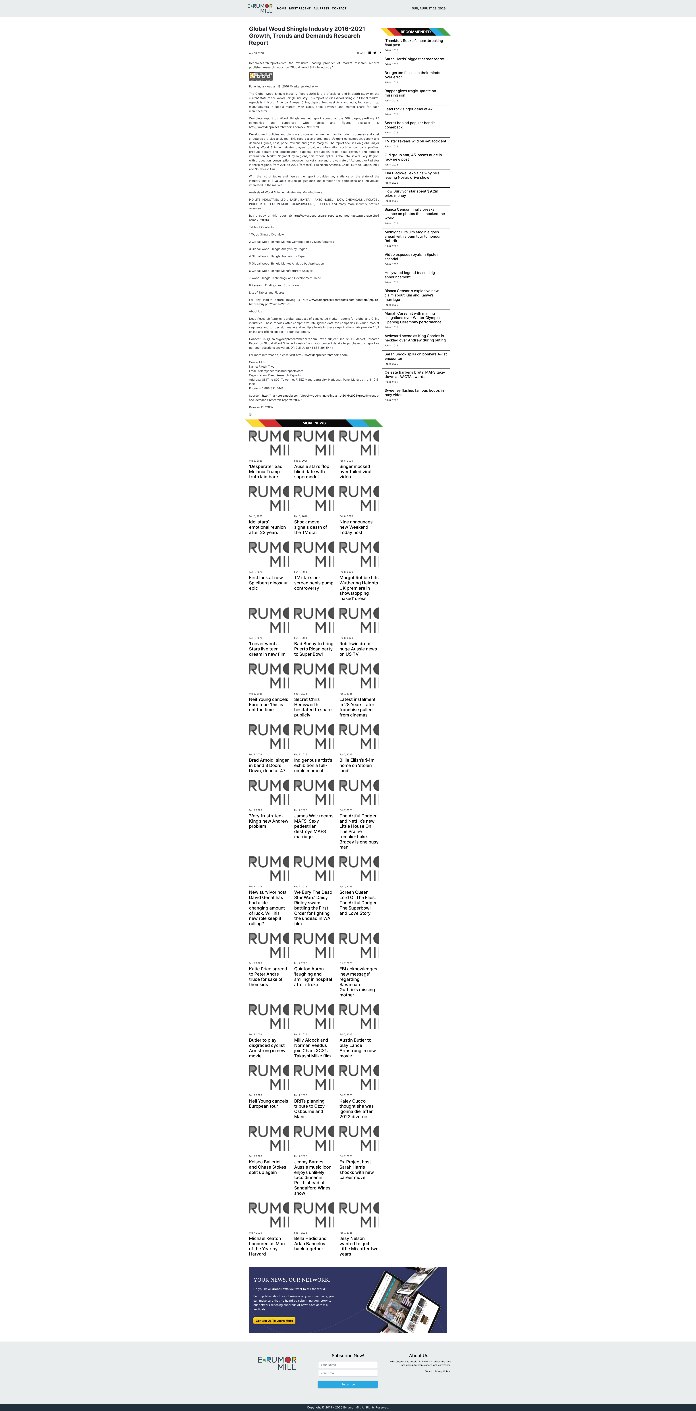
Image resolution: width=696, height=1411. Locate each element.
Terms (428, 1371)
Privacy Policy (442, 1371)
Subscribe (348, 1384)
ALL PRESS (321, 8)
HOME (281, 8)
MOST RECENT (300, 8)
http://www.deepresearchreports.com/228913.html (284, 127)
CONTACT (339, 8)
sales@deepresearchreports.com (294, 339)
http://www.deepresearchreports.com (322, 355)
